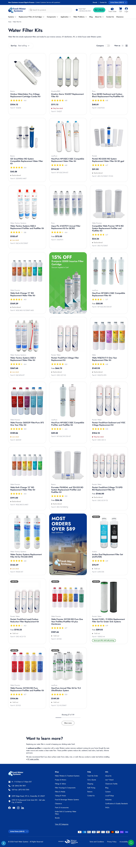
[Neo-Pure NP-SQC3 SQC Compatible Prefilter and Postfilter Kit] (68, 400)
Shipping (90, 784)
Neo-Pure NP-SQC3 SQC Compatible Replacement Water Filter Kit (67, 160)
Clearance (119, 17)
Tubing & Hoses (60, 796)
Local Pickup (109, 796)
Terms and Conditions (97, 842)
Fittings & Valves (60, 784)
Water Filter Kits (17, 22)
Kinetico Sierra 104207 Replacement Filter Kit (67, 95)
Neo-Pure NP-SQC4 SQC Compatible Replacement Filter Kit (108, 294)
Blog (91, 17)
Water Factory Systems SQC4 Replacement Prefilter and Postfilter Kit (27, 227)
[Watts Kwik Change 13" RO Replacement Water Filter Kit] (27, 465)
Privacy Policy (111, 842)
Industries (108, 799)
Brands (95, 2)
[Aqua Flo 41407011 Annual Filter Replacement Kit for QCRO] (68, 204)
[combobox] (50, 10)
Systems (11, 17)
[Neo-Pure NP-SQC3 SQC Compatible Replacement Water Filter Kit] (68, 136)
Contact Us (103, 2)
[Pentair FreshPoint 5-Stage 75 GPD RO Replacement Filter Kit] (109, 465)
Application (64, 17)
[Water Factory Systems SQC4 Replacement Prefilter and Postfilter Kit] (27, 204)
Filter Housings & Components (65, 788)
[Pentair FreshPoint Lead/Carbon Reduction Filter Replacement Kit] (27, 597)
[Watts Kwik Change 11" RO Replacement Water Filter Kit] (27, 271)
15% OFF (62, 257)
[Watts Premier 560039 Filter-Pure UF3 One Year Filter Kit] (27, 400)
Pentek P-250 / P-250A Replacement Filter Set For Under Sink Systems (108, 620)
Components (51, 17)
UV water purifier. (33, 759)
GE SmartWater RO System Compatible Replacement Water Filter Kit (26, 161)
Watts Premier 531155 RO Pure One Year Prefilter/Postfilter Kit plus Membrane (67, 621)
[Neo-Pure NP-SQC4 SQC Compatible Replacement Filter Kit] (109, 271)
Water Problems (79, 17)
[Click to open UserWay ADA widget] (3, 843)
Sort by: (14, 45)
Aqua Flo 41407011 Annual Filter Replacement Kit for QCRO (65, 227)
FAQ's (107, 807)
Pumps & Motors (60, 780)
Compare (100, 45)
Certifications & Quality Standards (116, 803)
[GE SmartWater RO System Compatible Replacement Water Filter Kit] (27, 136)
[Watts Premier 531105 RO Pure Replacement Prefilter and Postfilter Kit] (27, 666)
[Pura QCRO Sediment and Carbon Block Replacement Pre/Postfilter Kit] (109, 72)
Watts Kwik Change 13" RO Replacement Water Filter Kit (22, 488)
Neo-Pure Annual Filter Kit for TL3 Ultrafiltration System (66, 689)
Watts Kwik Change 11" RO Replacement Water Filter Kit (22, 294)
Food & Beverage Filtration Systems (67, 799)
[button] (120, 10)
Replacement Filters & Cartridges (30, 17)
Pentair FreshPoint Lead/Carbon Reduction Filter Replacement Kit (24, 620)
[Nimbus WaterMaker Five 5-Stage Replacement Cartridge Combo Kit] (27, 72)
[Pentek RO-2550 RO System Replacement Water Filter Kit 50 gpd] (109, 136)
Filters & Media (60, 792)
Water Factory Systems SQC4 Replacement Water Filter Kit (23, 359)
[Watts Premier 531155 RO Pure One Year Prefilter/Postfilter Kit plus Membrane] (68, 597)
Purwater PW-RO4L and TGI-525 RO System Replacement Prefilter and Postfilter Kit (67, 490)
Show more (68, 723)
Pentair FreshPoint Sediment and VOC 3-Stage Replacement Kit (108, 423)
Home (9, 22)
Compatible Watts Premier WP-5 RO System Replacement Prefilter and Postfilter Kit (108, 228)
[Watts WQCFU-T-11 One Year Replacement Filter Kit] (109, 335)
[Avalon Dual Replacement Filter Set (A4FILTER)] (109, 532)
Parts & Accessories (62, 807)
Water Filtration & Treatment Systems (67, 776)
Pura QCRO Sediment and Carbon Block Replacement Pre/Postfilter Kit (108, 95)
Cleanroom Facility (111, 784)
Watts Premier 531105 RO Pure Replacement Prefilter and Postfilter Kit (27, 689)
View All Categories (61, 824)
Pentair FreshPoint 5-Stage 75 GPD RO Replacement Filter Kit (107, 488)
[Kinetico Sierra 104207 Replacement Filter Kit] (68, 72)
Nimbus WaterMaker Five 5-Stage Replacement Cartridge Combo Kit (25, 95)
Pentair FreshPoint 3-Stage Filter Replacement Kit (65, 359)
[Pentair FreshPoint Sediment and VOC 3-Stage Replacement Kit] (109, 400)
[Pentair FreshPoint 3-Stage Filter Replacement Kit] (68, 335)
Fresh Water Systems (21, 842)
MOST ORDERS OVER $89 (63, 523)
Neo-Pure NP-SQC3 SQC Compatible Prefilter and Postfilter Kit (67, 423)
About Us (98, 17)
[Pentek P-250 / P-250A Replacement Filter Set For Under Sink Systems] (109, 597)
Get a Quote (99, 10)
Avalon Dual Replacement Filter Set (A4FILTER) (107, 555)
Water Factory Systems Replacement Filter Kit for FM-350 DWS (26, 555)
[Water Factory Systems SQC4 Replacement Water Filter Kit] (27, 335)
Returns (89, 792)
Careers (108, 792)
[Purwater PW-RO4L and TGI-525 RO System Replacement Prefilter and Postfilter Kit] (68, 465)
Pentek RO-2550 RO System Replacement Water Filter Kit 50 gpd (108, 160)
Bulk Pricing (91, 788)
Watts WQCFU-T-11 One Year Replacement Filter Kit (104, 359)
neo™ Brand (109, 780)
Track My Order (92, 776)
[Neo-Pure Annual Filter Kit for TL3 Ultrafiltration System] (68, 666)
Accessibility (124, 842)
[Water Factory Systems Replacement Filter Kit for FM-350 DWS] (27, 532)
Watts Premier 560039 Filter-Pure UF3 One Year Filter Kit (27, 423)
